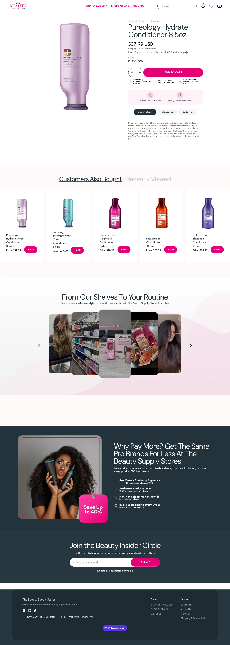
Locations (186, 605)
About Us (156, 614)
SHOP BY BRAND (159, 609)
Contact (185, 614)
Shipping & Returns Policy (194, 618)
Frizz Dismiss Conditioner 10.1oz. (153, 242)
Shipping (132, 48)
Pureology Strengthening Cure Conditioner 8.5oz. (61, 239)
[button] (96, 6)
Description (145, 112)
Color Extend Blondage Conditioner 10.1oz (200, 240)
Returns (187, 112)
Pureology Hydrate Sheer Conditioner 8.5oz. (14, 240)
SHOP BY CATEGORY (162, 605)
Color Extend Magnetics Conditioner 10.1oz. (107, 240)
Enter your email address (87, 562)
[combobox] (177, 6)
